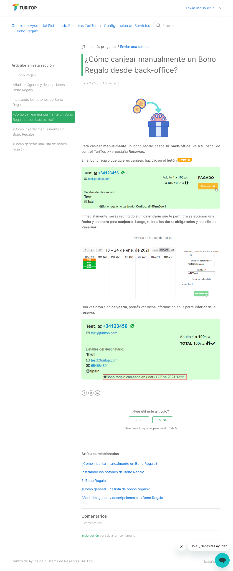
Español (211, 561)
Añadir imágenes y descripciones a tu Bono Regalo (42, 87)
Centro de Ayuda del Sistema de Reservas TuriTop (55, 25)
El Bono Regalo (24, 75)
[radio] (139, 419)
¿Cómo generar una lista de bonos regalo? (40, 146)
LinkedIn (97, 393)
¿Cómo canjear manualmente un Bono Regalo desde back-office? (43, 117)
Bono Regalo (27, 31)
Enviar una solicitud (200, 8)
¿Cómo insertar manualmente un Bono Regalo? (38, 132)
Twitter (91, 393)
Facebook (84, 393)
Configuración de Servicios (127, 25)
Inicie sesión (90, 535)
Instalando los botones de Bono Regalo (38, 102)
